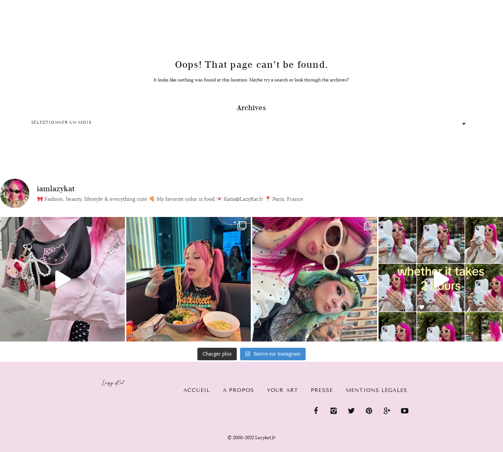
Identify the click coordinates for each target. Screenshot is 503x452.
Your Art (282, 390)
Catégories (74, 4)
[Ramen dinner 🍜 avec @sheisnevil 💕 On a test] (188, 279)
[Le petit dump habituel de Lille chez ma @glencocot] (314, 279)
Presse (455, 4)
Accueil (27, 4)
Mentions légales (376, 390)
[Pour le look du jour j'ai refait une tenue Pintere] (62, 279)
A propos (238, 390)
